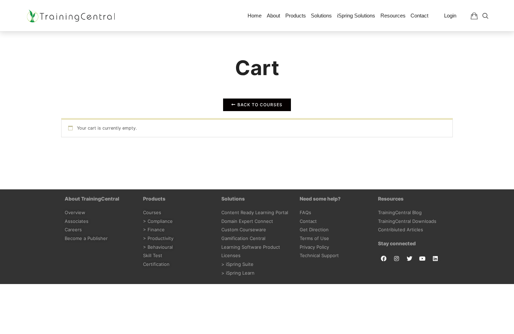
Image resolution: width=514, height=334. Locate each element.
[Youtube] (422, 258)
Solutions (321, 16)
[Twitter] (409, 258)
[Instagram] (396, 258)
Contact (419, 16)
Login (450, 16)
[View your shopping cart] (474, 15)
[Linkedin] (435, 258)
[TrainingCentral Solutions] (71, 15)
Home (255, 16)
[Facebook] (383, 258)
